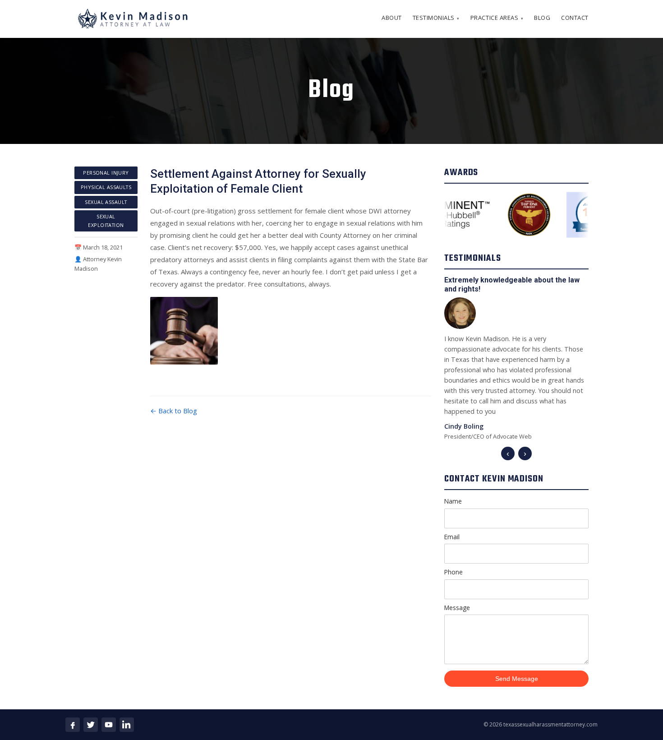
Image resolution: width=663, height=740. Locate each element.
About (392, 18)
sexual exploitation (106, 220)
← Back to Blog (173, 410)
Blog (542, 18)
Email (452, 536)
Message (457, 607)
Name (453, 501)
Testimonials (436, 18)
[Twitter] (90, 724)
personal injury (106, 172)
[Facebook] (72, 724)
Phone (453, 572)
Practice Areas (496, 18)
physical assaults (106, 187)
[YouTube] (108, 724)
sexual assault (106, 202)
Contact (575, 18)
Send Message (516, 678)
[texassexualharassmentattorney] (132, 19)
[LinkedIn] (127, 724)
